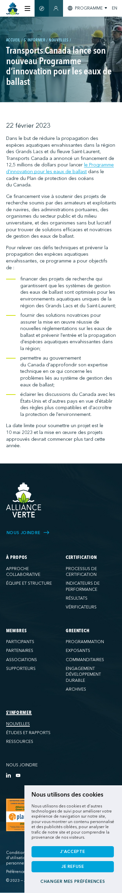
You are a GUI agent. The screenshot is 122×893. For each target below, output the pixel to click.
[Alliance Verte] (23, 499)
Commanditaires (85, 659)
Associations (21, 659)
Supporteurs (21, 668)
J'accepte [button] (72, 851)
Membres (16, 630)
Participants (20, 641)
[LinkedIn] (8, 775)
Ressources (19, 741)
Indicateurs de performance (83, 586)
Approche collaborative (23, 572)
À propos (16, 557)
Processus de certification (81, 572)
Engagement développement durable (83, 674)
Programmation (85, 641)
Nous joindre (22, 765)
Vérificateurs (81, 607)
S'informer (19, 712)
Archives (76, 689)
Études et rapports (28, 732)
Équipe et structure (29, 583)
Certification (81, 557)
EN (114, 8)
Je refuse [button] (72, 866)
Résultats (76, 598)
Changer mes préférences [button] (72, 881)
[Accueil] (12, 9)
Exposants (78, 650)
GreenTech (77, 630)
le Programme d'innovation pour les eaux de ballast (60, 168)
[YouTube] (18, 775)
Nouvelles (18, 724)
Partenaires (19, 650)
